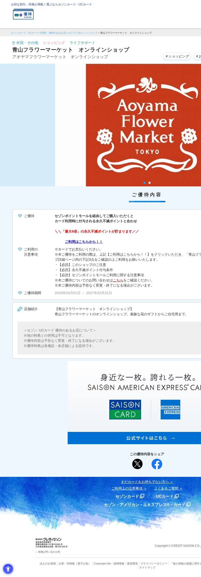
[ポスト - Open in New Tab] (137, 464)
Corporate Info (102, 563)
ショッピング (90, 32)
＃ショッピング (177, 56)
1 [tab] (145, 183)
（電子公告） (83, 563)
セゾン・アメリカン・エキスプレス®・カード (144, 505)
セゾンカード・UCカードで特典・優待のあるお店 (38, 32)
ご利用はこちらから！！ (84, 242)
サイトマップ (147, 567)
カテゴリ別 (74, 32)
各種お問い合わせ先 (49, 551)
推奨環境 (132, 563)
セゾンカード (127, 496)
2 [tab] (150, 183)
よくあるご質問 (166, 488)
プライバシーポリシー (153, 563)
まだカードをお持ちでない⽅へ (145, 482)
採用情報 (118, 563)
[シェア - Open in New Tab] (156, 464)
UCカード (165, 496)
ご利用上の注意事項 (127, 488)
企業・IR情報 (67, 563)
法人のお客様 (48, 563)
